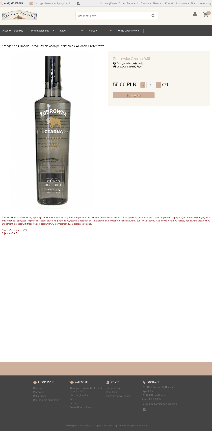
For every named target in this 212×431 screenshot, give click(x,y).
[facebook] (78, 3)
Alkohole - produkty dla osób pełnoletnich (45, 46)
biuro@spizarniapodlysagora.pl (52, 3)
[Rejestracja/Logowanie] (195, 13)
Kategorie (8, 46)
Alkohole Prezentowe (90, 46)
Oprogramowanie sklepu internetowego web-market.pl (121, 425)
